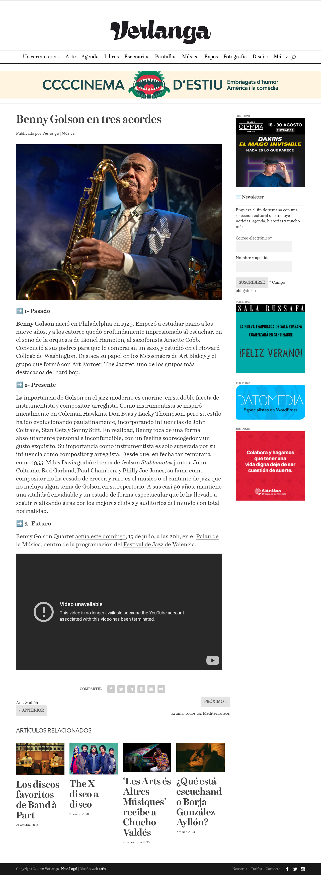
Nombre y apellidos (253, 258)
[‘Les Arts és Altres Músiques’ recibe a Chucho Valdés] (147, 757)
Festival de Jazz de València (159, 545)
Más (279, 57)
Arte (70, 57)
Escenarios (136, 57)
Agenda (90, 57)
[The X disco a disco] (93, 759)
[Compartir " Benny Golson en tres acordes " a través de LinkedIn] (131, 689)
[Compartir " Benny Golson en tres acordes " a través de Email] (151, 689)
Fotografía (235, 57)
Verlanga (50, 134)
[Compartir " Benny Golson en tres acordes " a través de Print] (161, 689)
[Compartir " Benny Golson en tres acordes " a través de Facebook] (111, 689)
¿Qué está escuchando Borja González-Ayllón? (199, 802)
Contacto (273, 869)
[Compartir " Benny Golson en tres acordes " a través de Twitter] (121, 689)
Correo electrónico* (254, 238)
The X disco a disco (83, 794)
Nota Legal (69, 869)
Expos (211, 57)
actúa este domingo (100, 537)
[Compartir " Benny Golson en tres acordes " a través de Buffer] (141, 689)
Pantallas (166, 57)
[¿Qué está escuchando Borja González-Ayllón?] (200, 757)
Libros (111, 57)
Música (190, 57)
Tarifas (256, 869)
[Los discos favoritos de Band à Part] (40, 759)
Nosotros (239, 869)
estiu (102, 869)
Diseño (260, 57)
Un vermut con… (41, 57)
